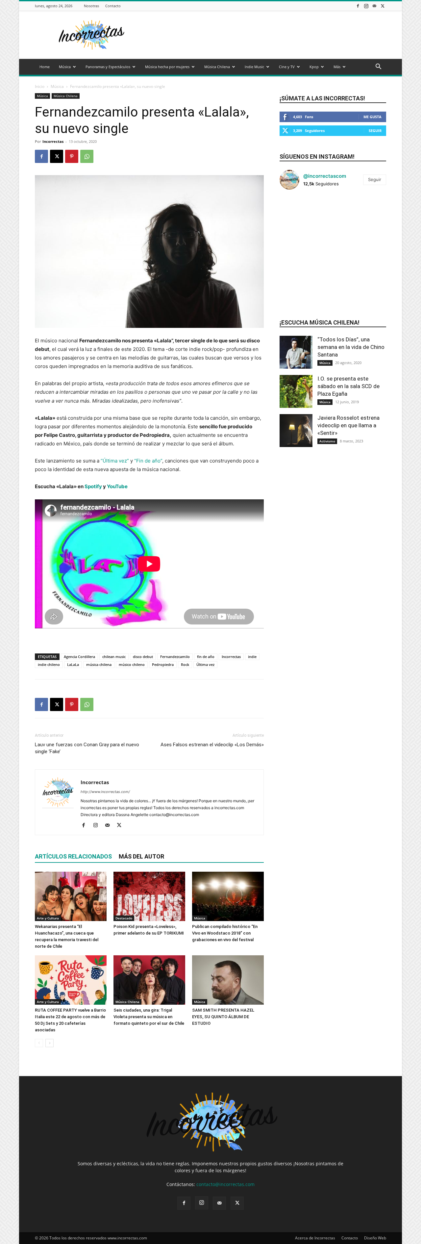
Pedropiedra (163, 664)
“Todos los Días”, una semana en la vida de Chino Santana (350, 347)
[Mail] (374, 5)
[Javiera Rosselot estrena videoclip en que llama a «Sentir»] (296, 430)
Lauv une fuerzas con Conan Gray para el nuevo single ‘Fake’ (87, 748)
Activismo (327, 441)
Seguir (375, 130)
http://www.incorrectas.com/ (105, 791)
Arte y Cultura (48, 918)
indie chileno (49, 664)
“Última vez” (115, 461)
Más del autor (141, 856)
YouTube (118, 486)
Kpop (314, 66)
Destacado (123, 918)
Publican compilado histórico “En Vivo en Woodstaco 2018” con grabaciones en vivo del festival (225, 933)
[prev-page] (39, 1043)
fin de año (205, 656)
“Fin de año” (148, 461)
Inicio (39, 86)
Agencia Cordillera (79, 656)
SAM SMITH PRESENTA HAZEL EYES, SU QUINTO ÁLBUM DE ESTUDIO (223, 1017)
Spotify (93, 486)
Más (337, 66)
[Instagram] (366, 5)
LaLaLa (73, 664)
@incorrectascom (324, 176)
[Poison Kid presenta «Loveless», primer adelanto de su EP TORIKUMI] (149, 896)
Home (44, 66)
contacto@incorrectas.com (225, 1184)
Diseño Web (375, 1238)
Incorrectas (52, 141)
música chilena (98, 664)
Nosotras (91, 5)
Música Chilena (217, 66)
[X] (382, 5)
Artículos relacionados (73, 856)
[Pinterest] (71, 156)
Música (65, 66)
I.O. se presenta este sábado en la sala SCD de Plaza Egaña (348, 386)
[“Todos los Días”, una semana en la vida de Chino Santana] (296, 352)
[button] (378, 67)
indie (252, 656)
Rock (185, 664)
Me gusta (372, 116)
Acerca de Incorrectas (315, 1238)
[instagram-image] (297, 212)
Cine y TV (287, 66)
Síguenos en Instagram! (317, 156)
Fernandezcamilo (175, 656)
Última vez (205, 664)
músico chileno (132, 664)
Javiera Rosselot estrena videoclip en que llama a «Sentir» (348, 425)
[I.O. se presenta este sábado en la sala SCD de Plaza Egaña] (296, 391)
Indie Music (254, 66)
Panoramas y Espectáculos (108, 66)
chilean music (114, 656)
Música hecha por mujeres (167, 66)
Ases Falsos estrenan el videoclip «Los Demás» (212, 745)
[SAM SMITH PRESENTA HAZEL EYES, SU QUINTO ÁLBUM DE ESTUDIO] (228, 980)
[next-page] (49, 1043)
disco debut (143, 656)
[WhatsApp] (86, 156)
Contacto (113, 5)
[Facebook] (357, 5)
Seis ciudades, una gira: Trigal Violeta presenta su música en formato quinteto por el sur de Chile (148, 1017)
